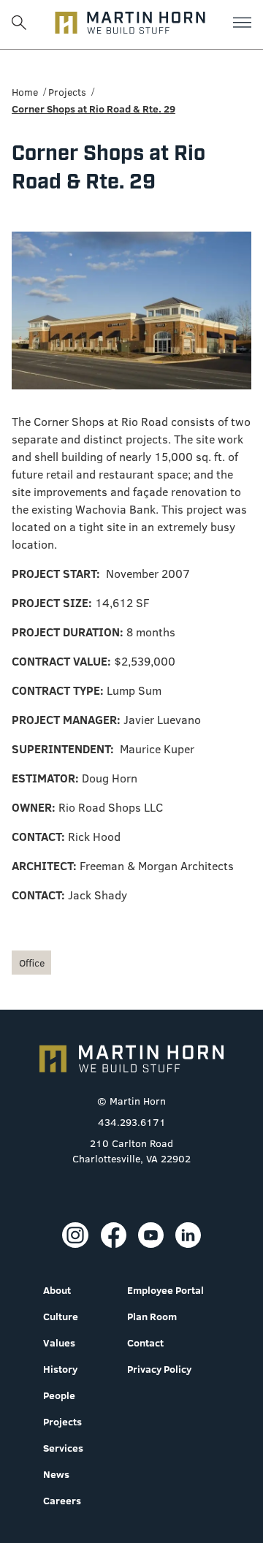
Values (59, 1343)
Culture (60, 1316)
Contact (145, 1343)
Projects (67, 92)
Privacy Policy (159, 1369)
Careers (62, 1500)
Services (63, 1448)
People (59, 1395)
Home (25, 92)
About (57, 1290)
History (60, 1369)
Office (32, 963)
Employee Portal (165, 1290)
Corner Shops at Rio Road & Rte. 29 (93, 109)
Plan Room (152, 1316)
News (56, 1474)
